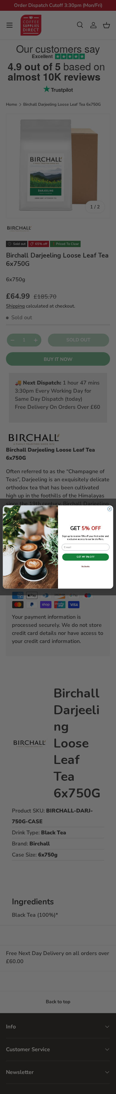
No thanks (85, 566)
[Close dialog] (109, 509)
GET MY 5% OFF (85, 557)
